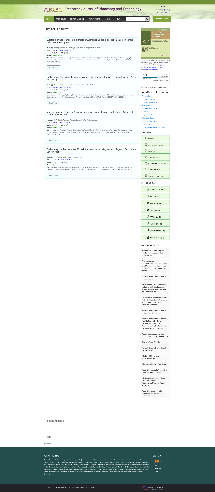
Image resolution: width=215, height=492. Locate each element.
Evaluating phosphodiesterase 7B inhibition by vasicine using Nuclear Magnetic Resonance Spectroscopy (91, 150)
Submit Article (162, 18)
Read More (53, 68)
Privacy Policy (147, 105)
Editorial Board (77, 19)
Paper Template (153, 151)
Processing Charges (153, 170)
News (118, 19)
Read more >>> (165, 66)
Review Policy (147, 124)
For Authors (94, 19)
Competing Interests (149, 102)
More (108, 19)
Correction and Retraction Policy (153, 127)
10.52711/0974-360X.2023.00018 (61, 160)
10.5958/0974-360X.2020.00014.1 (61, 87)
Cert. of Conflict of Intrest (157, 163)
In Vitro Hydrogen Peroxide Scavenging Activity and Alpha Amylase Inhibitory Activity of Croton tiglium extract (90, 113)
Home (48, 19)
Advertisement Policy (149, 108)
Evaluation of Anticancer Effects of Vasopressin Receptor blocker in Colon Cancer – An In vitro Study (91, 78)
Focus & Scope (147, 96)
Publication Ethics (148, 118)
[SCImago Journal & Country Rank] (153, 87)
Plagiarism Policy (148, 115)
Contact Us (62, 2)
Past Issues (61, 19)
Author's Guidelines (155, 145)
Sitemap (92, 487)
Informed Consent (148, 99)
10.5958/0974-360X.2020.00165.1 (61, 50)
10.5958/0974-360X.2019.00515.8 (61, 122)
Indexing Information (155, 176)
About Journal (50, 2)
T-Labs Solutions (155, 489)
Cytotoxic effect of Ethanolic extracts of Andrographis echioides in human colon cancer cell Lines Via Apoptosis (90, 41)
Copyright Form (153, 157)
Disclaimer (145, 112)
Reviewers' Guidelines (150, 121)
